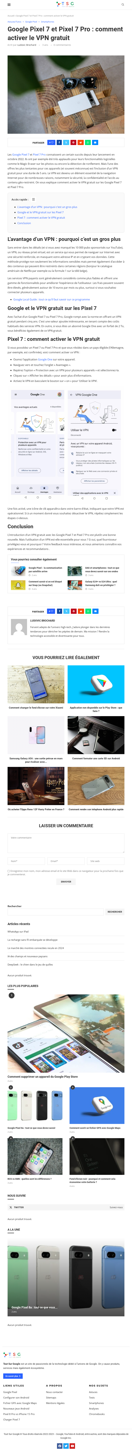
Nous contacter (54, 1392)
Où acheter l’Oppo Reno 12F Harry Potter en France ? (36, 809)
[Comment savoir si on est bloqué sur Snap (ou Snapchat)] (18, 585)
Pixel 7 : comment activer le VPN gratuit (41, 217)
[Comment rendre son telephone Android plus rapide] (96, 786)
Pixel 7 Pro (39, 154)
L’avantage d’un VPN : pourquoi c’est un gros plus (47, 207)
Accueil (11, 15)
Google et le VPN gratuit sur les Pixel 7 (40, 212)
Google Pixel (10, 1392)
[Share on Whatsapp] (88, 142)
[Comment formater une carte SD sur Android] (96, 735)
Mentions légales (55, 1403)
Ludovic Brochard (26, 44)
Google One (45, 359)
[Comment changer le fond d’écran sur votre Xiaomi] (36, 684)
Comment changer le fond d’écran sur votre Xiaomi (36, 707)
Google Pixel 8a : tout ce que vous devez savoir (31, 1128)
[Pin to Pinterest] (73, 142)
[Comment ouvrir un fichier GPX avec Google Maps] (97, 1105)
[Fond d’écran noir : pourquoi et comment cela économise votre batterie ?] (97, 1156)
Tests (92, 1397)
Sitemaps (51, 1397)
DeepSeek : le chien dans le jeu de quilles (30, 964)
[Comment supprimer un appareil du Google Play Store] (66, 1033)
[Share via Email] (95, 142)
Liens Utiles (13, 1385)
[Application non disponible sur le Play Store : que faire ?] (96, 684)
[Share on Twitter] (66, 142)
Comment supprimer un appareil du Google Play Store (43, 1076)
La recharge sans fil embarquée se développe (32, 939)
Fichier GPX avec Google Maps (20, 1403)
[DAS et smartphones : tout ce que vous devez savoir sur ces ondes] (75, 571)
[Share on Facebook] (59, 142)
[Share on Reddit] (81, 142)
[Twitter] (66, 1446)
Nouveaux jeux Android (16, 1408)
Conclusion (24, 223)
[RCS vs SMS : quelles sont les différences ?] (35, 1156)
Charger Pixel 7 (11, 1419)
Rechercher (15, 906)
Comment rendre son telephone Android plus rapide (96, 809)
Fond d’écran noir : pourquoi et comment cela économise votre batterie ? (92, 1180)
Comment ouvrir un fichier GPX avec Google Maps (95, 1128)
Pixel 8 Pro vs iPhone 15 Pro (19, 1414)
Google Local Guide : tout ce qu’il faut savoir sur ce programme (51, 299)
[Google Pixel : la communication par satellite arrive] (18, 571)
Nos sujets (98, 1385)
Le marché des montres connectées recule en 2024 (36, 948)
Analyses (94, 1408)
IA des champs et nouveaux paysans (27, 956)
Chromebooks (97, 1414)
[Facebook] (59, 1446)
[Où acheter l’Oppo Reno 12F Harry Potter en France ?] (36, 786)
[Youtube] (72, 1446)
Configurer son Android (16, 1397)
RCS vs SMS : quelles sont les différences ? (30, 1179)
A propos (54, 1385)
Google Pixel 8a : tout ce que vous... (34, 1307)
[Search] (122, 4)
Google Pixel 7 (20, 154)
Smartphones (96, 1403)
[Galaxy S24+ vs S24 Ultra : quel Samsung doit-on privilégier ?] (75, 585)
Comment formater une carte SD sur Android (96, 758)
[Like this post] (52, 142)
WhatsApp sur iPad (18, 931)
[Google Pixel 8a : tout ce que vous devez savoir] (35, 1105)
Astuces (93, 1392)
